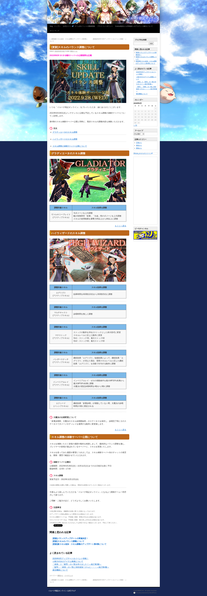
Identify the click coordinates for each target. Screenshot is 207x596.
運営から (60, 575)
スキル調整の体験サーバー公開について (69, 146)
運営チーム (73, 51)
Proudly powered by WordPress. (146, 593)
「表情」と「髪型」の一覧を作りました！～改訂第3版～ (76, 564)
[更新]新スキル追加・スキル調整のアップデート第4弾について (79, 544)
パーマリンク (68, 575)
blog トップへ (55, 26)
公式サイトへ (67, 26)
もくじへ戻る (120, 226)
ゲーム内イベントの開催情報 (85, 26)
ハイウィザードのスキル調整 (64, 139)
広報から (139, 143)
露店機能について (60, 570)
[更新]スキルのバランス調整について (68, 541)
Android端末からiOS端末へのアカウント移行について (134, 26)
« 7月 (135, 125)
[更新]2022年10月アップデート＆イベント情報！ (109, 39)
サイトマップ (54, 31)
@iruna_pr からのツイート (142, 153)
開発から (139, 148)
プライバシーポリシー (105, 26)
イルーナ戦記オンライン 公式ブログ (62, 590)
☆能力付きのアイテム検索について (67, 561)
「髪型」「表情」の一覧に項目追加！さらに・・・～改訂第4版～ (80, 567)
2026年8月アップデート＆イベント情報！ (70, 558)
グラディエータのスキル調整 (64, 132)
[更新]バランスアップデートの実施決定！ (70, 538)
